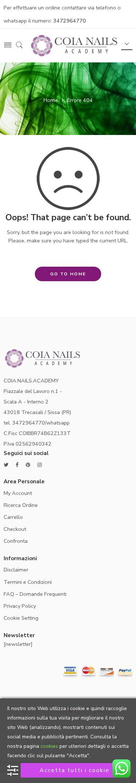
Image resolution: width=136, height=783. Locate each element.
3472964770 (69, 20)
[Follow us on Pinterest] (28, 465)
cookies (49, 746)
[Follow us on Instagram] (39, 465)
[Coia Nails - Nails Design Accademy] (75, 45)
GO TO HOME (68, 274)
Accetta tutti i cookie (75, 770)
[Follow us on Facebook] (17, 465)
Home (51, 100)
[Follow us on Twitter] (6, 465)
